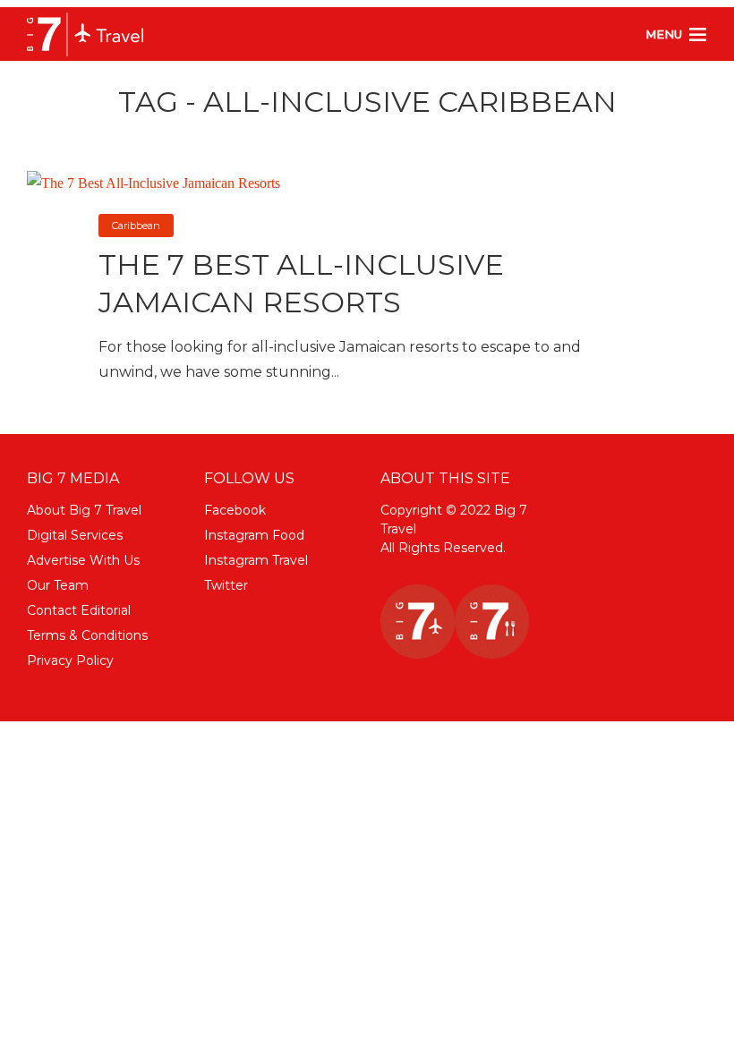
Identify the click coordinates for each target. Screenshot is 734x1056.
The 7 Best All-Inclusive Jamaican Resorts (301, 283)
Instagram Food (254, 535)
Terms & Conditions (87, 635)
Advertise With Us (83, 560)
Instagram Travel (256, 560)
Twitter (226, 585)
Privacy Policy (70, 660)
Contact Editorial (79, 610)
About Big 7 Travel (84, 510)
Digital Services (75, 535)
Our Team (58, 585)
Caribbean (136, 225)
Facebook (235, 510)
